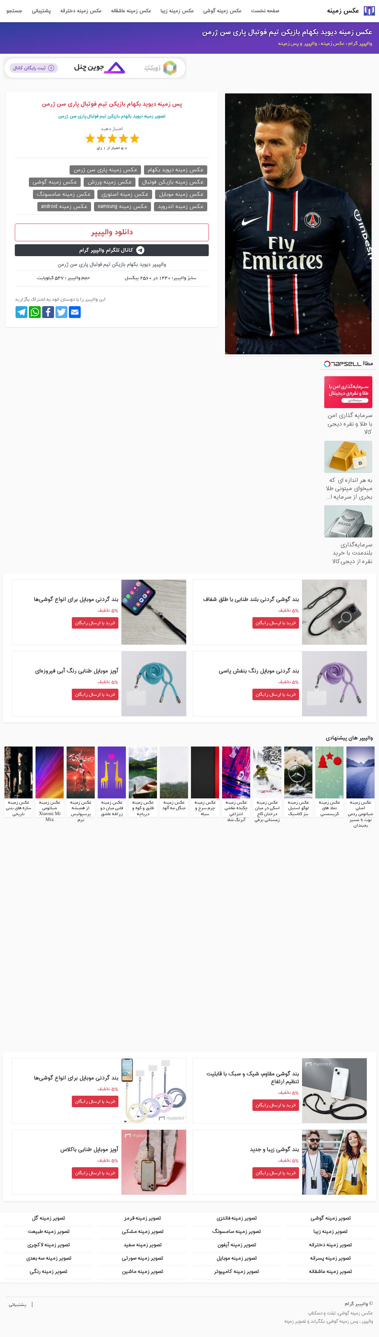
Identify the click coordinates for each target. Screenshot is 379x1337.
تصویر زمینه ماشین (142, 1271)
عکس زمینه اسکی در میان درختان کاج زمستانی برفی (267, 811)
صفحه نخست (265, 11)
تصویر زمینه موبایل (237, 1258)
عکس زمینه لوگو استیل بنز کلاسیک (298, 808)
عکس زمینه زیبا (177, 11)
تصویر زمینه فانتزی (236, 1218)
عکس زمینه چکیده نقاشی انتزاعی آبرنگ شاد (236, 811)
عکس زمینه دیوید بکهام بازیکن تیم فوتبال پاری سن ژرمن (287, 32)
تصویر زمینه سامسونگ (236, 1231)
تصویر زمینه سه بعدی (48, 1258)
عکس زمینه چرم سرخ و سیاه (205, 808)
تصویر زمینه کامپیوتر (236, 1271)
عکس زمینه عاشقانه (131, 11)
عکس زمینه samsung (122, 206)
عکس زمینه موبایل (181, 194)
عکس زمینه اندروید (181, 206)
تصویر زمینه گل (48, 1218)
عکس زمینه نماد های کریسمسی (329, 808)
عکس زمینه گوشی (222, 11)
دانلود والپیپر (112, 232)
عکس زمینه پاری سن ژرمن (105, 170)
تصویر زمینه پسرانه (330, 1258)
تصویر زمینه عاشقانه (330, 1271)
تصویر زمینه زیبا (330, 1231)
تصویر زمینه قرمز (142, 1218)
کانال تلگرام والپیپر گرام (106, 250)
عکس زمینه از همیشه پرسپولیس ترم (80, 811)
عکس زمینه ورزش (109, 182)
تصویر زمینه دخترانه (330, 1245)
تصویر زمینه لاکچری (48, 1245)
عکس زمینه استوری (124, 194)
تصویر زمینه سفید (143, 1245)
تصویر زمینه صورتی (142, 1258)
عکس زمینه (343, 10)
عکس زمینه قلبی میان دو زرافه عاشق (111, 808)
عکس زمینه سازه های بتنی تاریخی (18, 808)
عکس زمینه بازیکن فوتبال (173, 182)
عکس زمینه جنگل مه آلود (174, 805)
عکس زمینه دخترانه (80, 11)
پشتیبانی (41, 11)
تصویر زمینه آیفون (236, 1245)
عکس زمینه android (64, 206)
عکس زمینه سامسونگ (64, 194)
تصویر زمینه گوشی (331, 1218)
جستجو (14, 11)
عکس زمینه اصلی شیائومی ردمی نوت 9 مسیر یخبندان (360, 814)
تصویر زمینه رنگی (48, 1271)
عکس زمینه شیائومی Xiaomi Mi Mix (50, 811)
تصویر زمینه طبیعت (49, 1231)
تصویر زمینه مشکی (143, 1231)
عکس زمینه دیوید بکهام (176, 170)
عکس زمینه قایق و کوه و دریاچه (143, 808)
